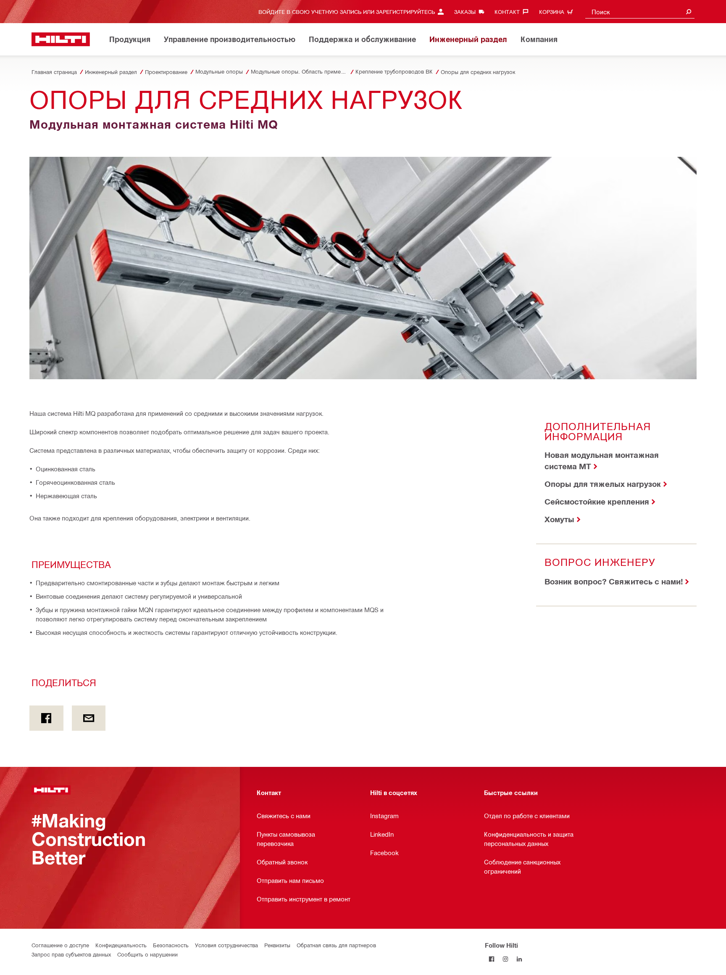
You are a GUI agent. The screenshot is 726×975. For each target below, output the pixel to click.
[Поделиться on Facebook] (46, 718)
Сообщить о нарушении (147, 954)
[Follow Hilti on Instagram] (506, 959)
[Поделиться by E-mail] (89, 718)
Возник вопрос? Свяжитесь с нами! (613, 581)
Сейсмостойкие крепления (596, 501)
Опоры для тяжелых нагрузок (602, 484)
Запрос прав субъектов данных (71, 954)
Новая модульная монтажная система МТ (601, 460)
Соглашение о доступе (60, 945)
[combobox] (639, 11)
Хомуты (559, 519)
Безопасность (171, 945)
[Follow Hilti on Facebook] (492, 959)
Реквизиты (277, 945)
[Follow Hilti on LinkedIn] (519, 959)
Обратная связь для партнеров (336, 945)
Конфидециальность (121, 945)
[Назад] (61, 39)
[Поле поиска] (688, 11)
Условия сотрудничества (226, 945)
